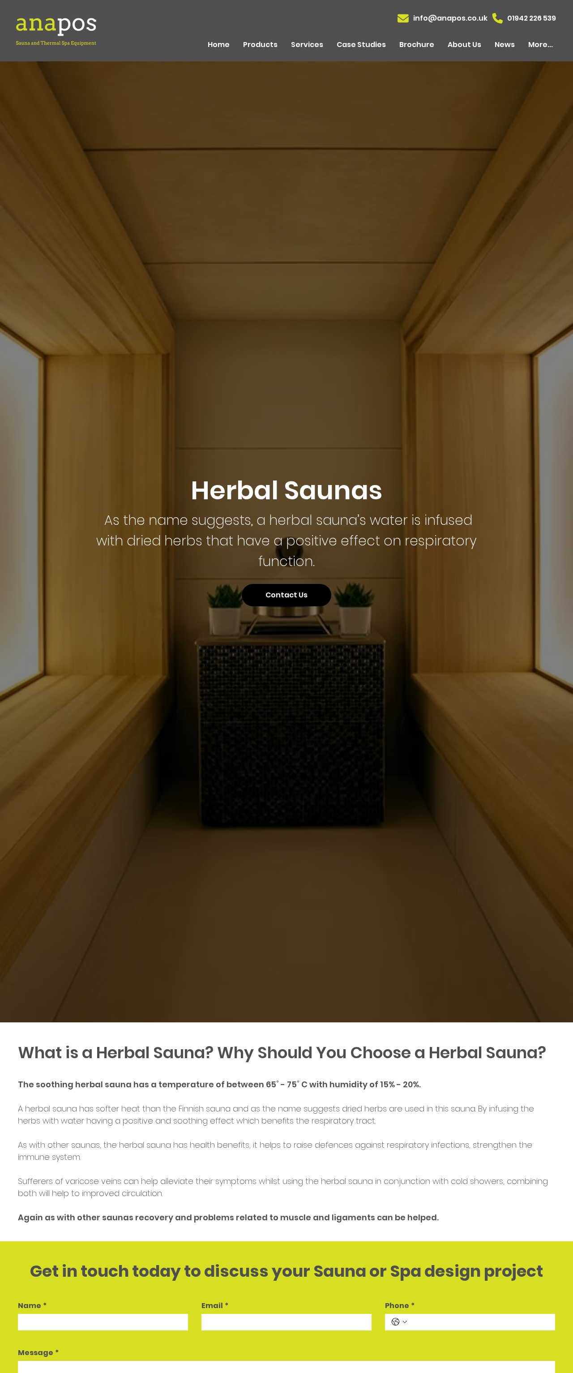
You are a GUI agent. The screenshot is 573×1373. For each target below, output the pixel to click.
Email (214, 1305)
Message (38, 1352)
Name (32, 1305)
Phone (400, 1305)
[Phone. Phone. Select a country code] (399, 1322)
